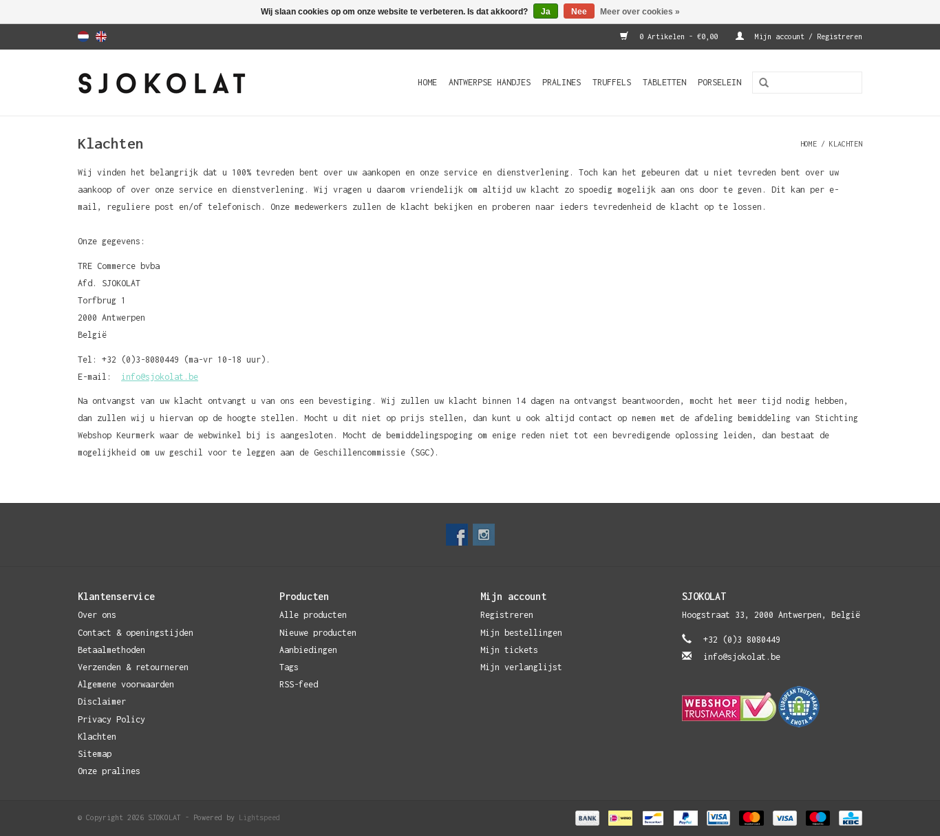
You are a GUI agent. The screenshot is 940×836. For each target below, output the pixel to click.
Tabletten (664, 82)
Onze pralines (109, 771)
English (101, 36)
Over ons (97, 615)
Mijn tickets (509, 650)
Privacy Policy (111, 719)
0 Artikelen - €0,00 (678, 36)
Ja (546, 12)
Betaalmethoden (111, 650)
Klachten (845, 144)
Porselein (719, 82)
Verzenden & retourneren (133, 667)
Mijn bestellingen (521, 633)
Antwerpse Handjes (490, 82)
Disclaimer (102, 701)
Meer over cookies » (640, 12)
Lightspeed (259, 817)
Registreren (506, 615)
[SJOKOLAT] (185, 82)
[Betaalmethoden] (586, 817)
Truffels (611, 82)
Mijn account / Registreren (806, 36)
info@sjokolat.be (159, 377)
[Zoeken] (759, 83)
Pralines (561, 82)
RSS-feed (298, 684)
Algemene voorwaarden (126, 684)
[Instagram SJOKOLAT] (484, 535)
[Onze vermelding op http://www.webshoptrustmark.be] (772, 706)
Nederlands (83, 36)
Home (427, 82)
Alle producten (313, 615)
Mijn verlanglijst (521, 667)
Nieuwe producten (317, 633)
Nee (579, 12)
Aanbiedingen (308, 650)
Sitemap (94, 754)
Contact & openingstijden (135, 633)
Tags (289, 667)
